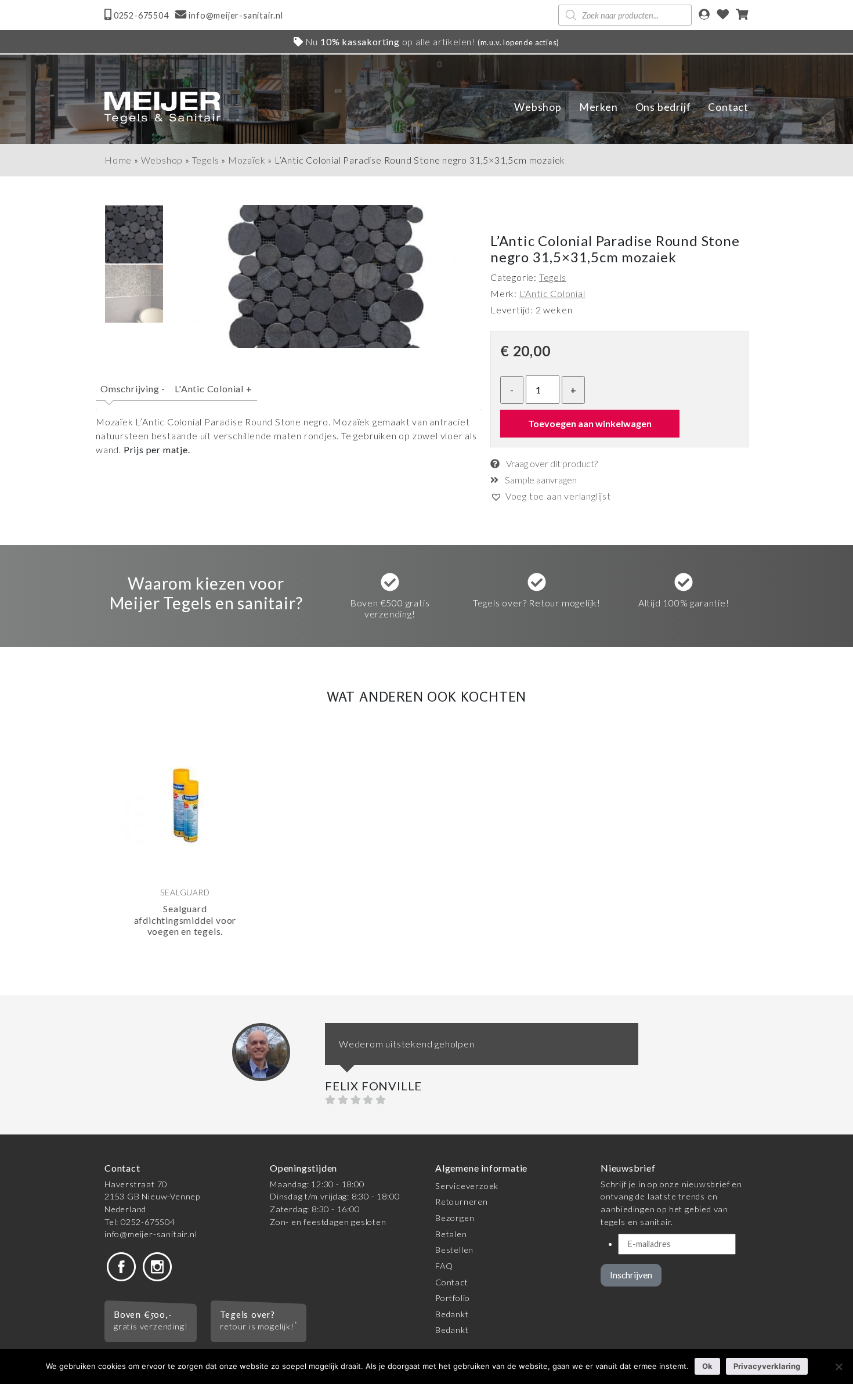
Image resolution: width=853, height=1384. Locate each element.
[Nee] (838, 1366)
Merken (598, 107)
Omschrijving (132, 388)
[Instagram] (157, 1266)
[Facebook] (121, 1266)
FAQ (444, 1266)
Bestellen (454, 1250)
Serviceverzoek (466, 1186)
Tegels (205, 159)
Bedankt (452, 1314)
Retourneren (461, 1201)
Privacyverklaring (766, 1366)
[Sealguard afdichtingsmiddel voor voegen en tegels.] (185, 805)
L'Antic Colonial (213, 388)
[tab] (133, 393)
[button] (550, 496)
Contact (728, 107)
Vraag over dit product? (551, 463)
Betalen (451, 1234)
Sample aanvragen (540, 479)
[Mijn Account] (704, 15)
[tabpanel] (185, 857)
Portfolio (452, 1298)
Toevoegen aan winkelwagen (590, 423)
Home (118, 159)
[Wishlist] (723, 15)
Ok (707, 1366)
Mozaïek (247, 159)
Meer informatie (171, 969)
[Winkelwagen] (742, 15)
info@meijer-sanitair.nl (150, 1234)
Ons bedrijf (663, 107)
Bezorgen (454, 1218)
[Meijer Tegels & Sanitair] (162, 108)
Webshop (538, 107)
